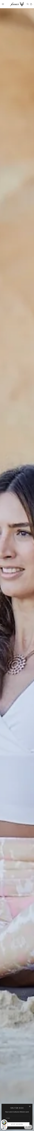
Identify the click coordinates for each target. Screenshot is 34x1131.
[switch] (4, 1128)
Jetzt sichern (17, 1124)
